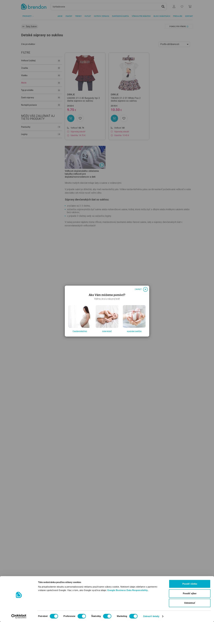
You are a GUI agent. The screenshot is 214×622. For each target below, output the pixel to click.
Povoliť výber (190, 593)
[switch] (82, 616)
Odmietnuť (189, 603)
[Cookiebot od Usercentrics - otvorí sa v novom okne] (19, 616)
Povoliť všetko (189, 584)
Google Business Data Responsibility (127, 590)
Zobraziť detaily (151, 616)
